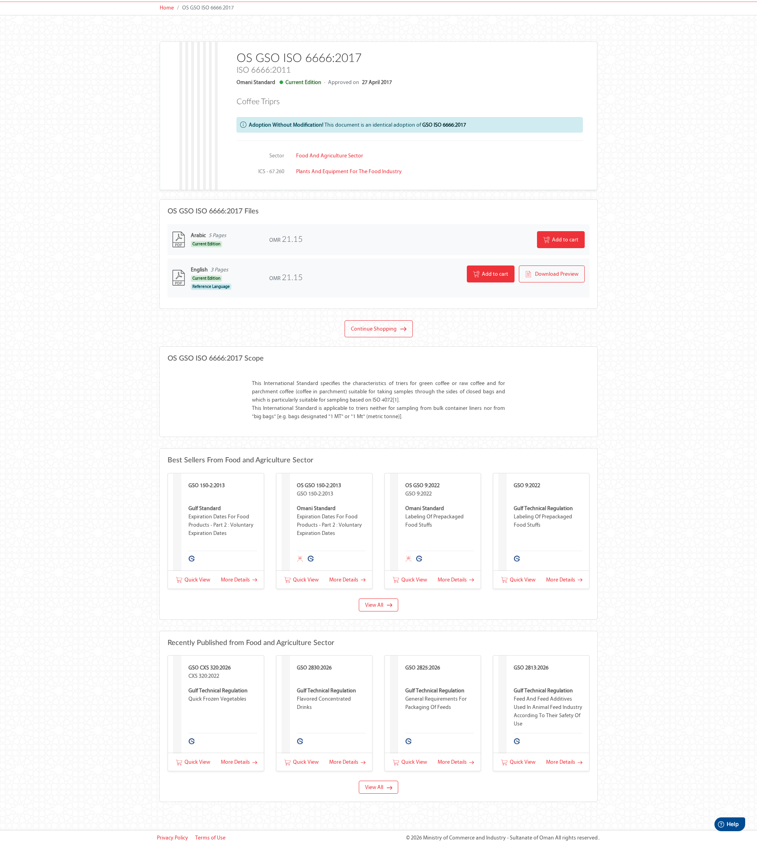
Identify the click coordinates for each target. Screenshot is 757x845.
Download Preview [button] (554, 274)
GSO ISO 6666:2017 (444, 125)
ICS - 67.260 (271, 171)
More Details (236, 579)
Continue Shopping (375, 328)
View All (376, 605)
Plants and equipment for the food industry (349, 171)
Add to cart (564, 239)
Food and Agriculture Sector (329, 155)
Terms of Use (210, 837)
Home (167, 7)
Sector (276, 155)
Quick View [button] (196, 579)
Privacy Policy (172, 837)
